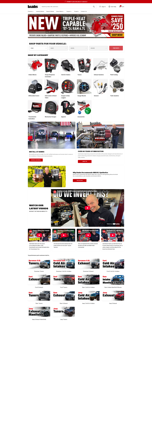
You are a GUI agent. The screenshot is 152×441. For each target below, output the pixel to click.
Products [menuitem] (30, 11)
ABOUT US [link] (84, 161)
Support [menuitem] (68, 11)
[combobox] (68, 7)
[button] (79, 180)
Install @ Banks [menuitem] (40, 11)
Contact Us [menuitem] (84, 11)
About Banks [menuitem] (59, 11)
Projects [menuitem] (76, 11)
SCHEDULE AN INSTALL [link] (36, 160)
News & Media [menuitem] (50, 11)
